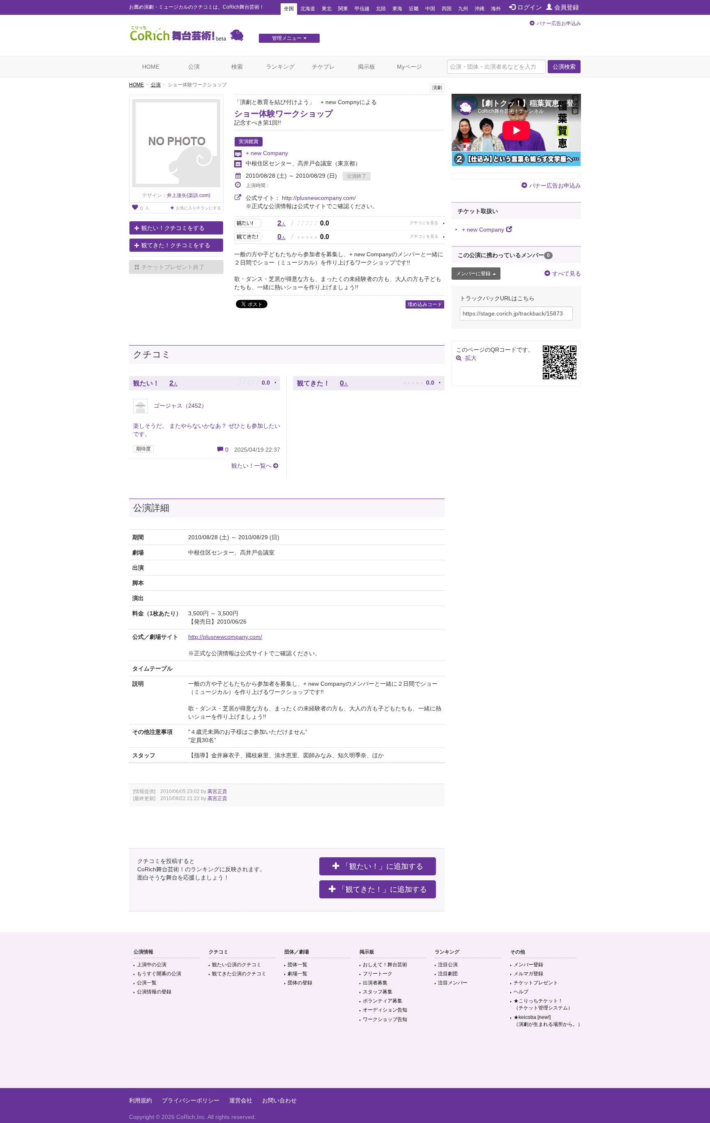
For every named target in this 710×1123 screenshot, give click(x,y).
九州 (463, 9)
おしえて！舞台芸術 (385, 965)
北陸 (381, 9)
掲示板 (366, 66)
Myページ (409, 66)
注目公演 (448, 965)
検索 (237, 66)
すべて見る (566, 273)
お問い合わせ (279, 1100)
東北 (327, 9)
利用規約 (140, 1100)
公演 (194, 66)
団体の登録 (300, 983)
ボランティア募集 (382, 1001)
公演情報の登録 (154, 992)
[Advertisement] (355, 1061)
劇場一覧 (297, 974)
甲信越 (362, 9)
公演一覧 (147, 983)
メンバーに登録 (473, 273)
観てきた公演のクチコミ (239, 974)
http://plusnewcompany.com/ (319, 198)
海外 (496, 9)
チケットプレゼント (536, 983)
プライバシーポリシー (190, 1100)
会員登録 (566, 7)
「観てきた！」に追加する (382, 889)
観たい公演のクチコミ (236, 965)
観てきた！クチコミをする (175, 245)
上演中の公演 (151, 965)
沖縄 (479, 9)
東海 (397, 9)
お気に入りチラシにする (198, 208)
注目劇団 (448, 974)
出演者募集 (375, 983)
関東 (343, 9)
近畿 (414, 9)
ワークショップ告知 (385, 1019)
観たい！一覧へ (251, 465)
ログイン (529, 7)
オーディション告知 (385, 1010)
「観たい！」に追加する (382, 866)
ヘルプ (521, 992)
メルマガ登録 (528, 974)
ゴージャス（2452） (179, 405)
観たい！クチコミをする (173, 228)
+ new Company (267, 153)
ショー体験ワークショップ (283, 113)
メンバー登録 (528, 965)
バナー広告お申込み (559, 23)
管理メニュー (287, 38)
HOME (150, 66)
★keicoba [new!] (548, 1020)
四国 (447, 9)
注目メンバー (453, 983)
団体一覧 (297, 965)
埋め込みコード (425, 304)
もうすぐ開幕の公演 (159, 974)
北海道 (307, 9)
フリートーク (377, 974)
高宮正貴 (217, 791)
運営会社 (240, 1100)
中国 (430, 9)
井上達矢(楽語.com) (188, 195)
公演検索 (564, 66)
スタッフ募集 (377, 992)
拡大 (471, 358)
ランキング (280, 66)
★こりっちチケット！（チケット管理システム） (543, 1004)
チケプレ (323, 66)
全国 (289, 9)
